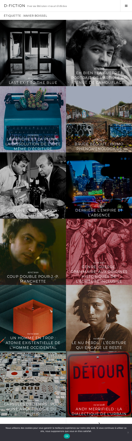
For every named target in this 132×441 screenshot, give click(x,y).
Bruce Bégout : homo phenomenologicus (99, 146)
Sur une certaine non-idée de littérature (33, 212)
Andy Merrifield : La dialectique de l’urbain (99, 411)
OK (66, 436)
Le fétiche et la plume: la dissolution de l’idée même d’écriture (33, 144)
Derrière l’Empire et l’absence (99, 212)
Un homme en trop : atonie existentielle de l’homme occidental (33, 343)
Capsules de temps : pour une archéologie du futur (33, 409)
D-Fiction (14, 6)
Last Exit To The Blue (33, 82)
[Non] (128, 432)
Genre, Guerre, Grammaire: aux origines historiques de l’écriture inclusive (99, 274)
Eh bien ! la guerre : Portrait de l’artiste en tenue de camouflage (99, 78)
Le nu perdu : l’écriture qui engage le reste (99, 345)
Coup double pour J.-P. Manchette (33, 279)
